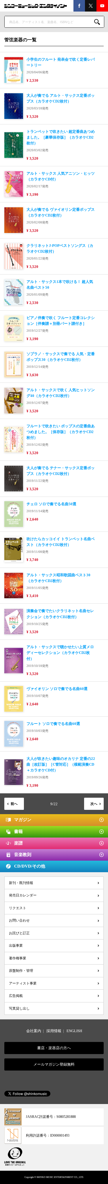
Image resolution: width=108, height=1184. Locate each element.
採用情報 (53, 1031)
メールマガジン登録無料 (54, 1064)
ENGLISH (74, 1031)
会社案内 (33, 1031)
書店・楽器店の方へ (54, 1048)
